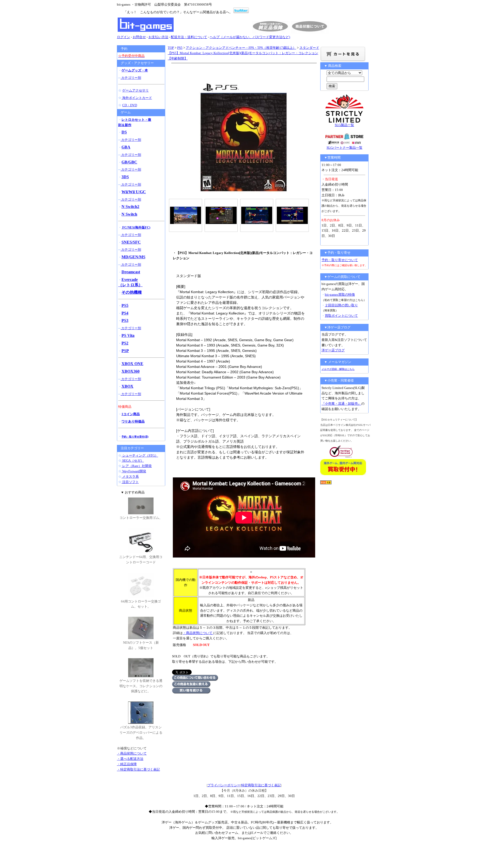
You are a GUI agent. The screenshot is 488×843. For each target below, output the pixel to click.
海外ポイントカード (136, 98)
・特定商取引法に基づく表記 (138, 769)
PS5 (179, 48)
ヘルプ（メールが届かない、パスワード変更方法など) (250, 37)
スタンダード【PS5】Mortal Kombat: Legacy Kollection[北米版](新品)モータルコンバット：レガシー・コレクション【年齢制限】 (243, 53)
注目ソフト (130, 482)
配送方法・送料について (189, 37)
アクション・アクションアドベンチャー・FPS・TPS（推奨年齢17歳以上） (241, 48)
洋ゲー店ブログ (333, 350)
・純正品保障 (127, 764)
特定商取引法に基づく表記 (261, 785)
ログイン (123, 37)
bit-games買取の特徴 (340, 294)
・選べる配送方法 (130, 759)
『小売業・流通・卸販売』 (341, 403)
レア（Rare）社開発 (136, 466)
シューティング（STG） (139, 455)
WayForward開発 (133, 471)
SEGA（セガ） (132, 460)
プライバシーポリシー (223, 785)
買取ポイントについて (341, 316)
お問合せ (139, 37)
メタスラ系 (130, 476)
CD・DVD (129, 105)
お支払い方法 (158, 37)
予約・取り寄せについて (340, 260)
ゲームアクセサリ (135, 90)
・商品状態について (198, 633)
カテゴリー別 (130, 78)
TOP (171, 48)
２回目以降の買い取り (341, 305)
